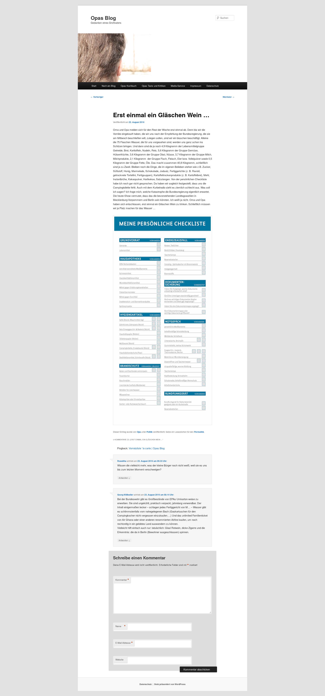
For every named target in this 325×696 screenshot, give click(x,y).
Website (119, 659)
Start (94, 85)
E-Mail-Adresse (124, 643)
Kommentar (122, 580)
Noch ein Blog (108, 85)
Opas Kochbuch (128, 85)
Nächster (228, 96)
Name (120, 626)
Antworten (124, 477)
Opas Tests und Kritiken (154, 85)
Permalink (199, 431)
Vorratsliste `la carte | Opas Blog (147, 448)
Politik (150, 431)
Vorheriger (97, 96)
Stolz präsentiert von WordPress (170, 684)
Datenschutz (213, 85)
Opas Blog (103, 17)
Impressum (195, 85)
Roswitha (121, 460)
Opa (139, 431)
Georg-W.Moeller (125, 494)
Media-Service (178, 85)
